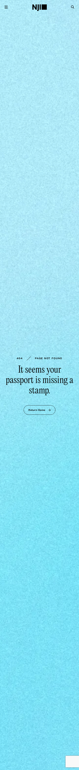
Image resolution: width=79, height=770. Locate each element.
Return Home (36, 410)
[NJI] (39, 7)
